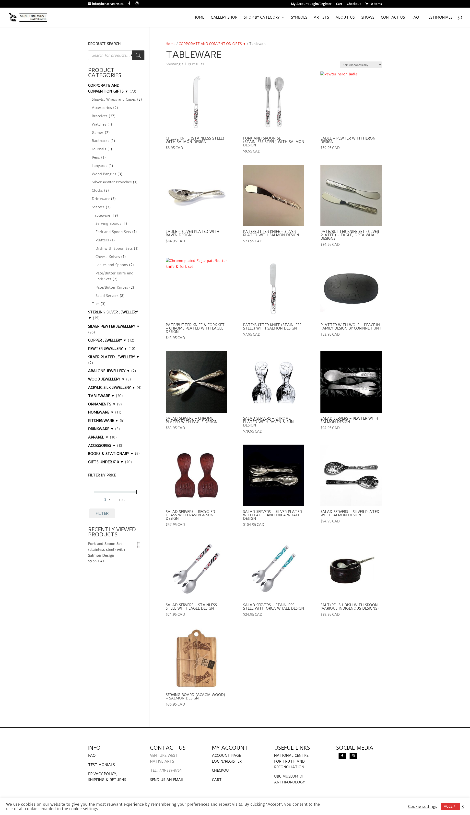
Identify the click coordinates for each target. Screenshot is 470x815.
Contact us (393, 18)
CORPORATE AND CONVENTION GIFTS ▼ (212, 44)
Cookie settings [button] (422, 806)
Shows (367, 18)
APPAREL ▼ (98, 437)
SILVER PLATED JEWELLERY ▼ (114, 357)
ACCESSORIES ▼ (102, 445)
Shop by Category (262, 18)
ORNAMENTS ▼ (102, 404)
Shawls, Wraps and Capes (114, 99)
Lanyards (99, 166)
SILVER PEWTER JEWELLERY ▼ (114, 326)
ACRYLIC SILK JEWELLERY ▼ (111, 387)
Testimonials (439, 18)
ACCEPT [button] (450, 806)
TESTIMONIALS (101, 765)
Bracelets (99, 116)
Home (198, 18)
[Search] (138, 55)
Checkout (354, 4)
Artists (321, 18)
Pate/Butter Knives (111, 287)
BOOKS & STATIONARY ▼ (111, 453)
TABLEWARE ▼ (101, 396)
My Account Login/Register (311, 4)
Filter (102, 513)
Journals (99, 149)
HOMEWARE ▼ (101, 412)
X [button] (462, 806)
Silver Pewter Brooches (112, 182)
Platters (102, 240)
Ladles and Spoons (111, 265)
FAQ (415, 18)
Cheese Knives (107, 257)
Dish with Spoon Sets (114, 248)
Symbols (299, 18)
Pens (96, 157)
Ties (95, 304)
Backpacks (100, 141)
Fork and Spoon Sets (113, 232)
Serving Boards (108, 223)
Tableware (101, 215)
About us (345, 18)
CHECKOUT (222, 770)
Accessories (102, 108)
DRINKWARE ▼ (101, 429)
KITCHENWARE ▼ (103, 420)
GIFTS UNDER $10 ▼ (106, 462)
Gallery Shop (224, 18)
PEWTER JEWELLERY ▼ (107, 348)
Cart (339, 4)
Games (98, 132)
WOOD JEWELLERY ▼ (106, 379)
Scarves (98, 207)
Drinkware (101, 199)
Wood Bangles (104, 174)
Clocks (97, 190)
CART (217, 780)
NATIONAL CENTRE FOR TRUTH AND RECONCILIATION (291, 761)
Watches (99, 124)
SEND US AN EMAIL (167, 780)
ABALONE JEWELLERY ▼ (109, 371)
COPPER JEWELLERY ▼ (107, 340)
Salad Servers (106, 296)
